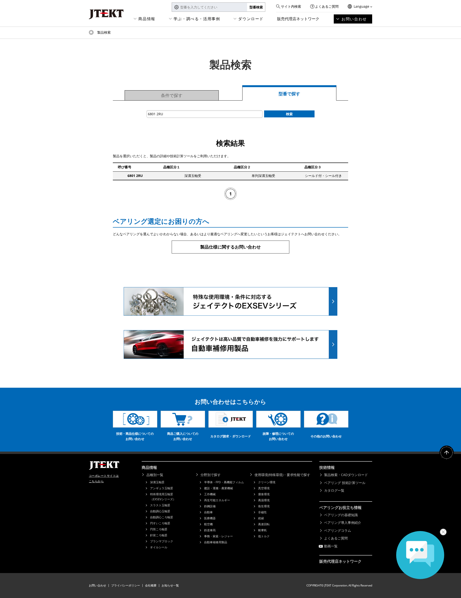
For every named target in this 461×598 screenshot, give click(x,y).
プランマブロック (161, 541)
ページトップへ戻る (446, 453)
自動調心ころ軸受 (161, 517)
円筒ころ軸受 (158, 529)
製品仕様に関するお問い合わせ (230, 247)
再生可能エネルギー (217, 500)
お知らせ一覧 (170, 585)
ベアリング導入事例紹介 (342, 522)
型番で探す (289, 94)
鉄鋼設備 (210, 506)
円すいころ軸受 (160, 523)
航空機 (208, 524)
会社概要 (151, 585)
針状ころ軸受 (158, 535)
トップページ (91, 32)
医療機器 (210, 518)
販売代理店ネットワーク (298, 18)
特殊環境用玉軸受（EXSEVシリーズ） (163, 496)
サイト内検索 (291, 6)
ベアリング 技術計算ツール (344, 482)
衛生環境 (264, 506)
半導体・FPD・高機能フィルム (224, 482)
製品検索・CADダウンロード (346, 474)
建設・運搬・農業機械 (218, 488)
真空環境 (264, 488)
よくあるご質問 (327, 6)
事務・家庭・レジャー (218, 536)
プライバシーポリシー (125, 585)
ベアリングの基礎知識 (341, 515)
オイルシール (158, 547)
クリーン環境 (266, 482)
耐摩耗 (262, 530)
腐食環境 (264, 494)
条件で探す (171, 95)
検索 (289, 114)
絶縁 (261, 518)
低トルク (264, 536)
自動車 (208, 512)
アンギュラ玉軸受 (161, 488)
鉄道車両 (210, 530)
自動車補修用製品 (215, 542)
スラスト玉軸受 (160, 505)
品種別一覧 (154, 474)
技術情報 (327, 467)
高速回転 (264, 524)
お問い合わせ (354, 19)
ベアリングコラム (337, 530)
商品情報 (146, 18)
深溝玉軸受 (157, 482)
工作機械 (210, 494)
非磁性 (262, 512)
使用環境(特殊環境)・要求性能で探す (282, 474)
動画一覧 (331, 546)
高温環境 (264, 500)
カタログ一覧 (334, 490)
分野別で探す (210, 474)
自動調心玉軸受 (160, 511)
